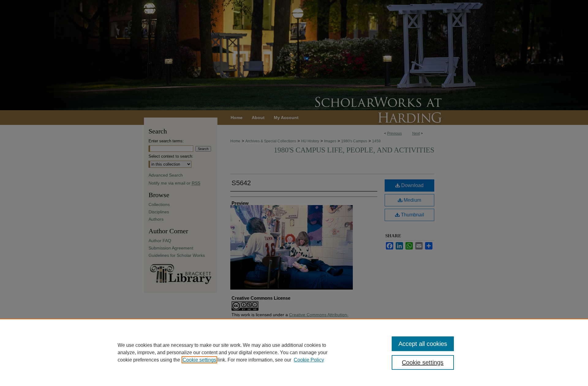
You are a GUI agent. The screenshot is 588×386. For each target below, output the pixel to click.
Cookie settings (199, 359)
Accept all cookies (422, 343)
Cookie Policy (309, 359)
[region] (294, 352)
